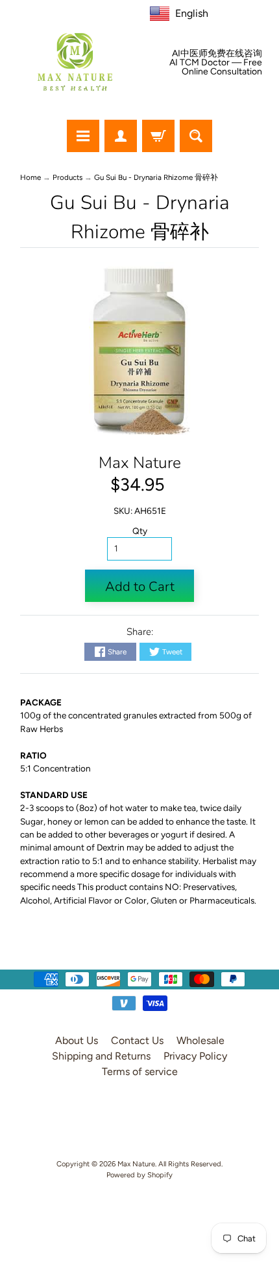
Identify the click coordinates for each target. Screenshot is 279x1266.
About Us (76, 1040)
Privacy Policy (195, 1056)
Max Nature (140, 463)
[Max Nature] (75, 61)
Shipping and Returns (101, 1056)
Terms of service (140, 1071)
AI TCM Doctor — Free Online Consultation (215, 67)
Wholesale (200, 1040)
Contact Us (137, 1040)
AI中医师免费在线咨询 (217, 53)
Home (30, 177)
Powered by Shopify (139, 1174)
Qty (139, 531)
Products (67, 177)
